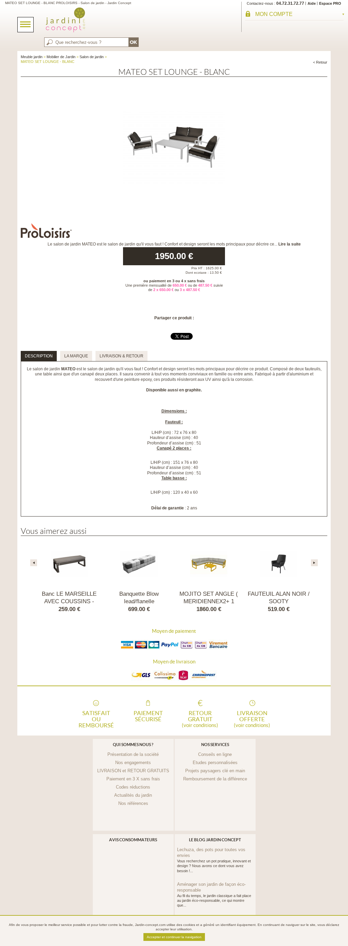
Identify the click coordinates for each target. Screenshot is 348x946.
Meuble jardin (31, 57)
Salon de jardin (92, 57)
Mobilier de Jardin (61, 57)
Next (314, 562)
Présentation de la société (133, 754)
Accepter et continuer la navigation (174, 937)
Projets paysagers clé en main (215, 770)
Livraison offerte (252, 718)
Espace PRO (330, 3)
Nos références (133, 803)
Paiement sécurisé (148, 716)
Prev (33, 562)
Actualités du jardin (133, 795)
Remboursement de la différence (215, 778)
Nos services (215, 744)
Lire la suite (289, 244)
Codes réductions (133, 787)
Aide (312, 3)
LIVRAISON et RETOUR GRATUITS (133, 770)
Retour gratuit (200, 718)
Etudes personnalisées (215, 762)
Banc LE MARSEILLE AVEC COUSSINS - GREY (69, 601)
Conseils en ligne (215, 754)
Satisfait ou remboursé (96, 718)
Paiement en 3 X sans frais (133, 778)
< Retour (320, 62)
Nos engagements (133, 762)
